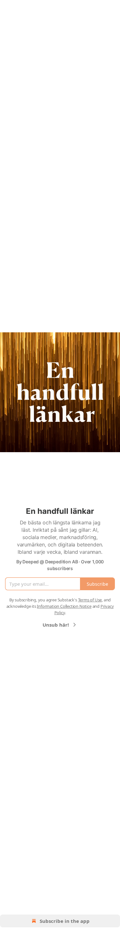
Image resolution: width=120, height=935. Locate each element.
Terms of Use (90, 600)
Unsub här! (56, 625)
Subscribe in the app (65, 921)
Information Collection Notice (64, 606)
